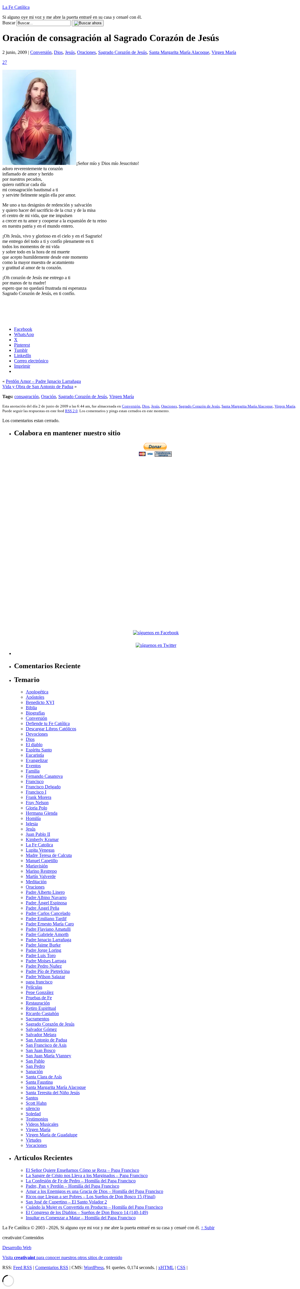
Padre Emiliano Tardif (46, 918)
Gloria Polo (36, 807)
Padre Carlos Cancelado (48, 913)
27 (4, 62)
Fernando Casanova (44, 776)
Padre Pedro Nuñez (44, 966)
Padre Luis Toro (41, 955)
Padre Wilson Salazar (45, 976)
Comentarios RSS (51, 1267)
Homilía (33, 818)
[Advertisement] (156, 499)
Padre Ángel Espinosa (46, 902)
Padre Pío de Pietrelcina (48, 971)
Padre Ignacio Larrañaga (48, 939)
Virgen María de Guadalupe (51, 1134)
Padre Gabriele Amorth (47, 934)
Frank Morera (38, 797)
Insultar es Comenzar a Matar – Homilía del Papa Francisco (81, 1217)
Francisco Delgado (43, 786)
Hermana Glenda (41, 813)
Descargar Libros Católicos (51, 728)
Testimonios (37, 1118)
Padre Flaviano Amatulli (48, 929)
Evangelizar (37, 760)
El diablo (34, 744)
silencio (33, 1108)
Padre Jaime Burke (43, 944)
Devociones (37, 734)
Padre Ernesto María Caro (50, 923)
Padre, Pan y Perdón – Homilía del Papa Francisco (72, 1186)
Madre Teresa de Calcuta (49, 855)
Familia (33, 770)
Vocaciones (36, 1145)
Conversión (41, 52)
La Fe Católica (16, 7)
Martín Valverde (41, 876)
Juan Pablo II (38, 834)
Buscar (8, 22)
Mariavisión (37, 865)
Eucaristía (35, 755)
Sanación (34, 1071)
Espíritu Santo (39, 749)
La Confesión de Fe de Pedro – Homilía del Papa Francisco (81, 1180)
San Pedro (35, 1066)
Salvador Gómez (41, 1029)
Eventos (33, 765)
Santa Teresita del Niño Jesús (53, 1092)
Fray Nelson (37, 802)
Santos (32, 1097)
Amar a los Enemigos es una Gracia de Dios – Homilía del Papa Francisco (94, 1191)
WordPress (94, 1267)
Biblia (31, 707)
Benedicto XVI (40, 702)
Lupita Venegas (40, 850)
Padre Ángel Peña (42, 908)
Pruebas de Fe (39, 997)
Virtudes (33, 1140)
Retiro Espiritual (41, 1008)
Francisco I (36, 792)
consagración (26, 396)
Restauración (38, 1002)
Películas (34, 987)
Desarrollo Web (16, 1247)
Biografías (35, 712)
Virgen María (224, 52)
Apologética (37, 691)
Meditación (36, 881)
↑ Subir (207, 1227)
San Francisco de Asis (46, 1045)
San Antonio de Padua (46, 1039)
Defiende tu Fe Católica (48, 723)
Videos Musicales (42, 1124)
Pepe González (40, 992)
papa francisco (39, 981)
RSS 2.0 (71, 411)
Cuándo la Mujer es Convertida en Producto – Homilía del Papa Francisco (94, 1207)
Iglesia (32, 823)
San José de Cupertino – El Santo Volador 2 (66, 1201)
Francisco (35, 781)
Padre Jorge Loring (43, 950)
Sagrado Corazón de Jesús (122, 52)
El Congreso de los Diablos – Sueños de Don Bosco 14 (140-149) (87, 1212)
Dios (58, 52)
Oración (48, 396)
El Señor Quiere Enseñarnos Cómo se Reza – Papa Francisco (82, 1170)
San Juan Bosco (40, 1050)
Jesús (70, 52)
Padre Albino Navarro (46, 897)
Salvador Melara (41, 1034)
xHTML (166, 1267)
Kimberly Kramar (42, 839)
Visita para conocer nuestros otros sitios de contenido (62, 1257)
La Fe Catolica (39, 844)
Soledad (33, 1113)
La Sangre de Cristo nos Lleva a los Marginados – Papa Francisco (87, 1175)
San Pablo (35, 1060)
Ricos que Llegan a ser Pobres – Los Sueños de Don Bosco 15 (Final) (90, 1196)
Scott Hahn (36, 1103)
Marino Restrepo (41, 871)
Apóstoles (35, 697)
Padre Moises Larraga (46, 960)
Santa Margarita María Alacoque (179, 52)
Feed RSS (22, 1267)
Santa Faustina (39, 1082)
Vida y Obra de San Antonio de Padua (37, 386)
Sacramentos (37, 1018)
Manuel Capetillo (42, 860)
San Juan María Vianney (48, 1055)
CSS (181, 1267)
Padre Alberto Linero (45, 892)
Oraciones (86, 52)
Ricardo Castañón (42, 1013)
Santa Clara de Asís (44, 1076)
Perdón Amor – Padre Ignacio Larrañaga (43, 381)
